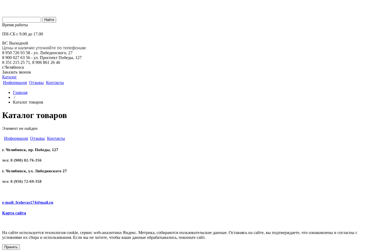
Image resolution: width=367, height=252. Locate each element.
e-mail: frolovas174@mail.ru (27, 202)
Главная (20, 92)
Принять (11, 247)
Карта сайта (14, 213)
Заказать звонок (16, 72)
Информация (15, 82)
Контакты (55, 82)
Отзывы (36, 82)
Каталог (9, 77)
